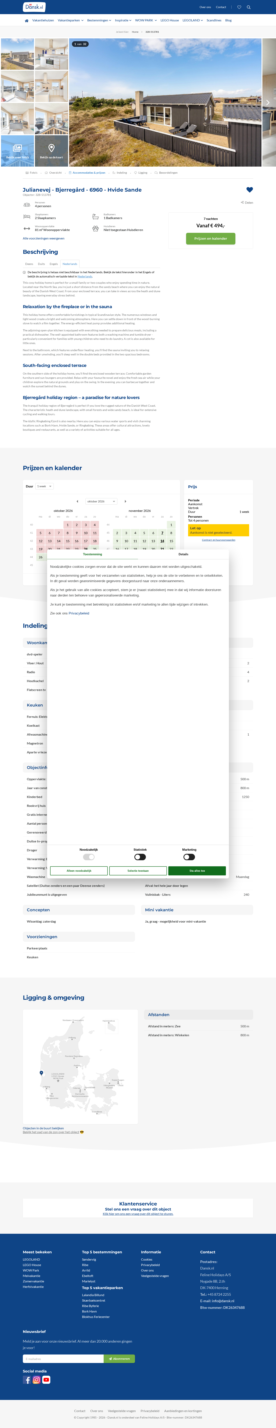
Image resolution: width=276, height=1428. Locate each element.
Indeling (122, 172)
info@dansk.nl (223, 1301)
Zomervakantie (33, 1281)
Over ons (205, 7)
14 (162, 541)
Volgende (125, 501)
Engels (54, 264)
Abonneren (121, 1359)
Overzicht (55, 172)
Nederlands (70, 264)
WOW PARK (144, 20)
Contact (221, 7)
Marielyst (88, 1281)
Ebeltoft (87, 1276)
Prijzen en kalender (210, 238)
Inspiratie (121, 20)
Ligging (142, 172)
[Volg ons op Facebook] (27, 1380)
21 (162, 549)
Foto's (33, 172)
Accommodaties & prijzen (89, 172)
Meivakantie (31, 1276)
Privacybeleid (150, 1265)
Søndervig (89, 1259)
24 (85, 549)
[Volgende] (268, 102)
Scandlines (214, 20)
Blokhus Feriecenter (96, 1317)
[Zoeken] (248, 7)
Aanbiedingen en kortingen (183, 1411)
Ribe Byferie (90, 1306)
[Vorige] (77, 102)
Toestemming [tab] (92, 554)
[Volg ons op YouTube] (46, 1380)
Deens (29, 264)
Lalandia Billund (93, 1295)
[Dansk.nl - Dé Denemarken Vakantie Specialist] (34, 7)
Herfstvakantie (33, 1286)
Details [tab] (183, 554)
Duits (41, 264)
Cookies (146, 1259)
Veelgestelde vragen (155, 1276)
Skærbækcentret (93, 1300)
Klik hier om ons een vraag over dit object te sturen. (138, 1214)
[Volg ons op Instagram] (37, 1380)
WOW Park (31, 1270)
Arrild (86, 1270)
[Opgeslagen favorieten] (239, 7)
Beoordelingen (168, 172)
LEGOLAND (191, 20)
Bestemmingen (97, 20)
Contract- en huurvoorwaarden (218, 539)
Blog (228, 20)
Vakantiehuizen (43, 20)
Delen (249, 202)
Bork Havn (89, 1311)
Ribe (85, 1265)
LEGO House (170, 20)
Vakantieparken (69, 20)
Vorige (77, 501)
